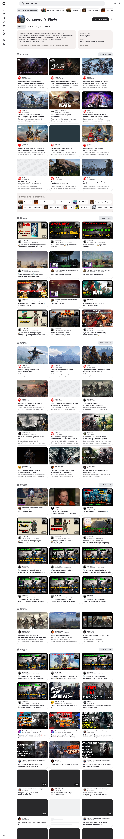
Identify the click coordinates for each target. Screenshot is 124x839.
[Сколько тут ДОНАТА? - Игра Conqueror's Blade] (64, 778)
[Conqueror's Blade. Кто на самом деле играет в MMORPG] (97, 807)
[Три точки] (46, 78)
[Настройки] (115, 3)
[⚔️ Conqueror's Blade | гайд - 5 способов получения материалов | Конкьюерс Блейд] (32, 555)
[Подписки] (4, 14)
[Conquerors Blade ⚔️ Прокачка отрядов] (97, 230)
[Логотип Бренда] (4, 3)
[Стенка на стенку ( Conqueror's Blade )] (64, 749)
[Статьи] (4, 26)
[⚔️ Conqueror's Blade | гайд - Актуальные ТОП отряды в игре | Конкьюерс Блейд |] (97, 661)
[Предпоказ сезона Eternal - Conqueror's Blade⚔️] (97, 289)
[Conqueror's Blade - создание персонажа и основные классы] (64, 807)
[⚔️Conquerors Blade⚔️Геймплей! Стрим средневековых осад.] (32, 259)
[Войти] (120, 3)
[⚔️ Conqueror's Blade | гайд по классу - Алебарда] (64, 555)
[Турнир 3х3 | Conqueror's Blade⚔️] (97, 497)
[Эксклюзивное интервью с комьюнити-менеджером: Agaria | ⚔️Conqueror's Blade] (97, 526)
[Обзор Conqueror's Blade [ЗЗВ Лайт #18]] (64, 691)
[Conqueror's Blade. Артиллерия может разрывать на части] (32, 749)
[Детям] (4, 44)
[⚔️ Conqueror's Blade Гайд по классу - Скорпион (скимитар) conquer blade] (32, 230)
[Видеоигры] (4, 40)
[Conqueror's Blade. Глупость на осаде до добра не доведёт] (97, 749)
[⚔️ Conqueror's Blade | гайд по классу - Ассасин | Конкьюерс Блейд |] (97, 555)
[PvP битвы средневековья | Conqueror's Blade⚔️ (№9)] (64, 318)
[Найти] (4, 18)
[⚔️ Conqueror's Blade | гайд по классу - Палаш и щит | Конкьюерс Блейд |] (32, 585)
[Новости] (4, 22)
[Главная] (4, 10)
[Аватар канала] (19, 78)
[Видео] (4, 30)
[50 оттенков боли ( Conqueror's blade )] (32, 807)
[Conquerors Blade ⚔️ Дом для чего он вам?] (64, 230)
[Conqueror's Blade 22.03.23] (64, 259)
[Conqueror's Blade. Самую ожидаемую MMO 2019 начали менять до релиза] (97, 778)
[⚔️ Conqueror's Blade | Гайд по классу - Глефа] (32, 526)
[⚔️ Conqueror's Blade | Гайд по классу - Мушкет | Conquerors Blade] (32, 318)
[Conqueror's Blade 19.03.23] (97, 259)
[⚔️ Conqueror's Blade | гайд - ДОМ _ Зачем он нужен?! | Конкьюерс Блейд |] (32, 691)
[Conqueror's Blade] (64, 289)
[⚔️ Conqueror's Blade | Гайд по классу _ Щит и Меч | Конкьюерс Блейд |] (64, 585)
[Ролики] (4, 34)
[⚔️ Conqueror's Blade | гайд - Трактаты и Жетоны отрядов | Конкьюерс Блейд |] (97, 585)
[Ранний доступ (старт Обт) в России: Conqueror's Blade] (97, 691)
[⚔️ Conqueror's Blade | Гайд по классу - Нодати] (64, 526)
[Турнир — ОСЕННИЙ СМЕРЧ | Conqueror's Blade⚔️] (97, 318)
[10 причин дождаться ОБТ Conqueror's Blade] (32, 778)
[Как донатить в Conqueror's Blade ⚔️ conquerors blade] (32, 289)
